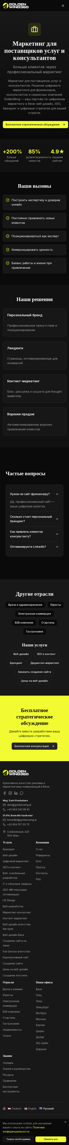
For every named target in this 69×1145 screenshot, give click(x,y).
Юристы (55, 604)
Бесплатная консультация (32, 746)
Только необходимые (18, 1139)
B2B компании (24, 622)
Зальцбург (42, 1007)
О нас (39, 849)
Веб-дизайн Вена (13, 934)
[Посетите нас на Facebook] (4, 793)
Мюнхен (41, 1019)
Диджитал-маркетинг (44, 662)
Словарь (8, 1062)
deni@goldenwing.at (19, 804)
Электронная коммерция (34, 613)
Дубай (40, 1037)
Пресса (40, 867)
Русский (46, 1108)
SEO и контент (46, 653)
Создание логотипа (15, 975)
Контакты (42, 873)
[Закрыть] (65, 1122)
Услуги (7, 1035)
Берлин (40, 1025)
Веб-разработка (13, 906)
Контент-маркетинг (15, 918)
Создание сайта (13, 963)
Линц (39, 1001)
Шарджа (41, 1049)
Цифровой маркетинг (16, 861)
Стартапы (47, 622)
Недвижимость (12, 1029)
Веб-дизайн (21, 653)
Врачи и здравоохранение (25, 604)
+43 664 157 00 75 (18, 824)
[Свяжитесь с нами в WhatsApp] (21, 793)
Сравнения (9, 1080)
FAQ (38, 879)
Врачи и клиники (13, 989)
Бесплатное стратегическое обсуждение (33, 124)
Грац (39, 995)
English (30, 1108)
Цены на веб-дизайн (34, 680)
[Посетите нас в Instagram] (10, 793)
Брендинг (16, 662)
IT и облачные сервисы (17, 883)
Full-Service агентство (16, 951)
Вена (39, 989)
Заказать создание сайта (34, 671)
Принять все (51, 1139)
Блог (39, 861)
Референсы (43, 855)
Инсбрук (41, 1013)
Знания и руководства (16, 1068)
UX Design (9, 900)
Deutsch (14, 1108)
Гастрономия (34, 631)
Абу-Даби (42, 1043)
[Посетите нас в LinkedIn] (16, 793)
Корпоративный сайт (16, 957)
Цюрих (40, 1031)
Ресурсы (8, 1074)
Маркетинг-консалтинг (17, 912)
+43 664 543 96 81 (18, 809)
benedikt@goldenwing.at (21, 819)
